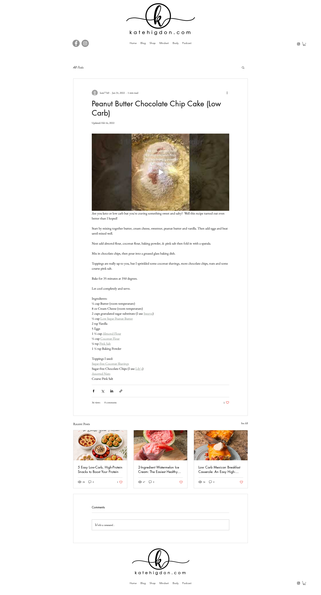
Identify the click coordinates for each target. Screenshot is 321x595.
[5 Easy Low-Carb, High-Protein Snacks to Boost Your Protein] (100, 445)
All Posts (78, 67)
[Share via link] (121, 391)
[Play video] (160, 172)
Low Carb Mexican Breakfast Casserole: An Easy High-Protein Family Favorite (219, 469)
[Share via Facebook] (93, 391)
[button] (304, 44)
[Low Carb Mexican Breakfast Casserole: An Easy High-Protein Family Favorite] (221, 445)
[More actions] (227, 93)
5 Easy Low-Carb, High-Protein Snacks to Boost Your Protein (100, 469)
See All (244, 423)
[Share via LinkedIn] (112, 391)
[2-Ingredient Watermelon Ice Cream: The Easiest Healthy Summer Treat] (160, 445)
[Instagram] (298, 44)
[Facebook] (76, 43)
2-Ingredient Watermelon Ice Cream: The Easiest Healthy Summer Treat (158, 469)
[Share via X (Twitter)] (102, 391)
